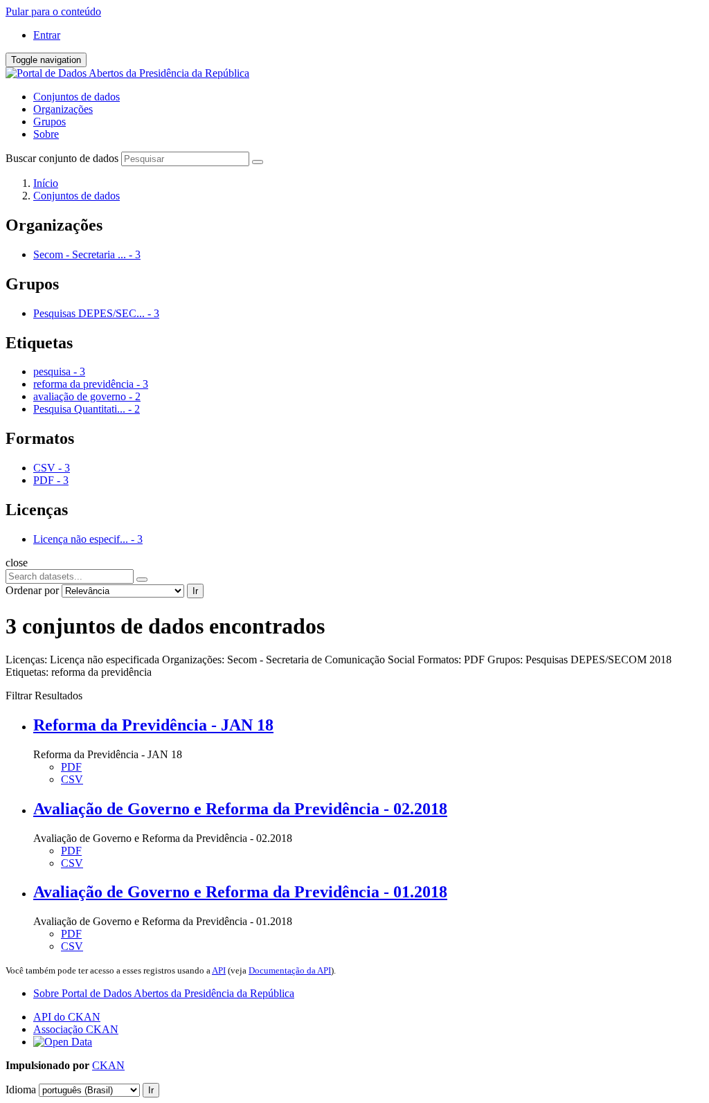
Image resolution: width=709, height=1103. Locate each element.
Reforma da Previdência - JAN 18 (153, 725)
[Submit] (257, 162)
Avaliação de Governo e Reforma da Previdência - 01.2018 (240, 892)
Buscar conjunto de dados (62, 158)
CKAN (108, 1065)
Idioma (21, 1089)
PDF (71, 767)
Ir (195, 591)
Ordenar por (32, 590)
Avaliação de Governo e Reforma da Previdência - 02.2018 (240, 809)
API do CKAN (66, 1017)
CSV (72, 779)
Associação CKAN (75, 1029)
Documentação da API (290, 970)
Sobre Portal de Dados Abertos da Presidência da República (163, 993)
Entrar (46, 35)
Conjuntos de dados (76, 96)
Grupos (49, 121)
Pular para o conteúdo (53, 11)
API (219, 970)
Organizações (63, 109)
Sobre (46, 134)
